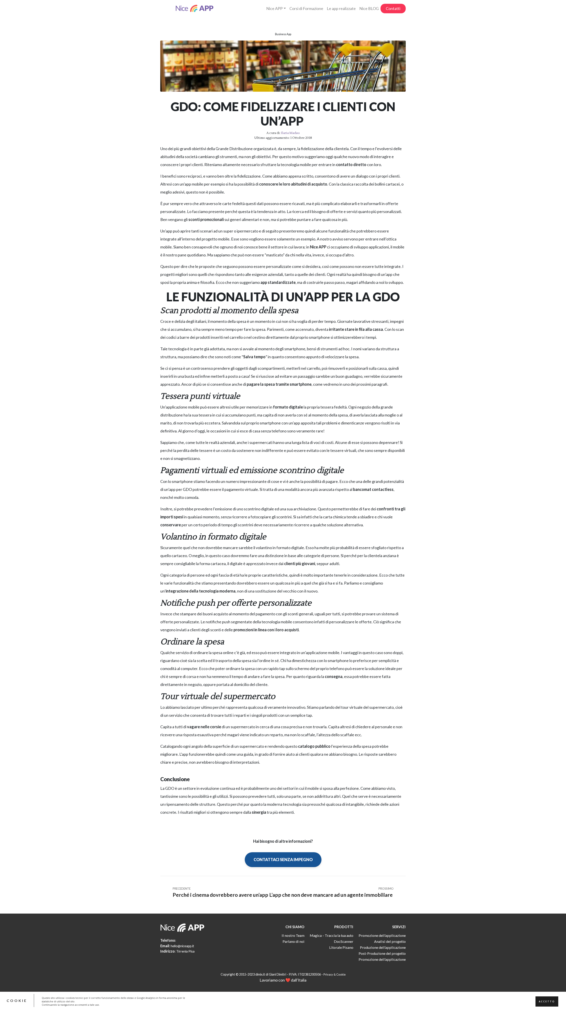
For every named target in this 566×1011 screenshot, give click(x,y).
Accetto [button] (547, 1001)
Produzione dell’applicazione (383, 947)
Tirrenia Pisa (185, 951)
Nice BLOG (369, 8)
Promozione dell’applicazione (382, 935)
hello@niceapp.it (182, 946)
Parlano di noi (293, 941)
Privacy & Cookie (334, 974)
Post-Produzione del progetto (382, 953)
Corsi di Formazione (306, 8)
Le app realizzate (341, 8)
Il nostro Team (293, 935)
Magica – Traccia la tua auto (331, 935)
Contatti (393, 8)
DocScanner (343, 941)
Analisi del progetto (390, 941)
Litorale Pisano (341, 947)
